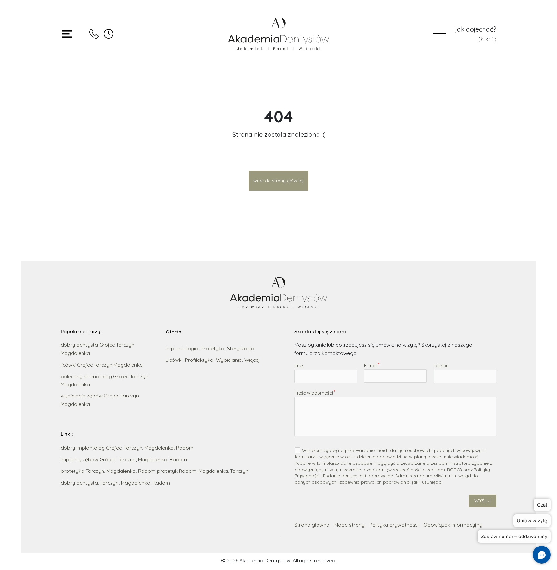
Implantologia (182, 348)
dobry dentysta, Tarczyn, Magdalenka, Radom (115, 483)
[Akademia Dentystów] (278, 33)
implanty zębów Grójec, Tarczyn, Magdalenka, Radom (124, 459)
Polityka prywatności (393, 524)
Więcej (252, 360)
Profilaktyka (199, 360)
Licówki (174, 360)
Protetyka (212, 348)
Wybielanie (229, 360)
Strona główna (311, 524)
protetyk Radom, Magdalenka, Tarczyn (203, 471)
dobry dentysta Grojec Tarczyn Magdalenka (97, 348)
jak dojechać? (475, 29)
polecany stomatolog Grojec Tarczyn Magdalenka (104, 380)
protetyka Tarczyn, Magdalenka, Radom (108, 471)
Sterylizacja (240, 348)
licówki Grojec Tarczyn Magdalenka (102, 364)
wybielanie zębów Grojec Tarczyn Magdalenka (100, 399)
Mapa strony (349, 524)
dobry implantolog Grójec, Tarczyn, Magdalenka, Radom (127, 447)
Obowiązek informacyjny (452, 524)
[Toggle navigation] (67, 34)
